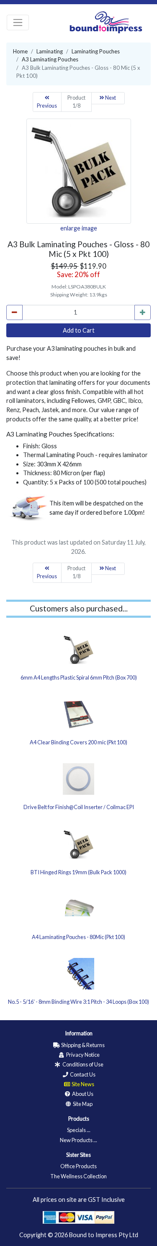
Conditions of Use (82, 1064)
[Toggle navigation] (18, 22)
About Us (82, 1093)
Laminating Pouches (96, 51)
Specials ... (78, 1130)
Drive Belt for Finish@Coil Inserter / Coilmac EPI (78, 807)
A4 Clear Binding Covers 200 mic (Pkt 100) (78, 742)
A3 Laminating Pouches (50, 59)
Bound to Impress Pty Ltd (103, 1234)
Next (110, 98)
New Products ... (78, 1140)
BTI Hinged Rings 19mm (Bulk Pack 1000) (78, 872)
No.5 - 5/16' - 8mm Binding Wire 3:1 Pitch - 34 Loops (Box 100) (78, 1001)
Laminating (49, 51)
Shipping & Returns (82, 1045)
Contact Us (82, 1074)
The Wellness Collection (78, 1176)
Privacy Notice (82, 1054)
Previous (47, 106)
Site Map (82, 1104)
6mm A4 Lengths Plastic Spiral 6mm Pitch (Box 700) (79, 677)
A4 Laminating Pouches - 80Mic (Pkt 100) (78, 937)
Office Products (78, 1166)
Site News (82, 1084)
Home (20, 51)
